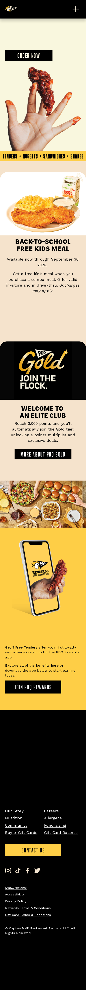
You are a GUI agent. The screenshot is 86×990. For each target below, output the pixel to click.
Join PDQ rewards (33, 687)
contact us (41, 851)
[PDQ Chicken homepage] (11, 9)
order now (28, 55)
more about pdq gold (43, 454)
